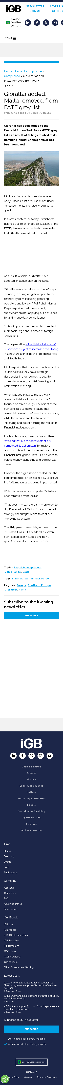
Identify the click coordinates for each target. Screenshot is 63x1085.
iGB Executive (11, 940)
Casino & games (31, 767)
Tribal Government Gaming (19, 967)
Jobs (6, 867)
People (31, 805)
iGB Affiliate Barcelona (16, 935)
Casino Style (10, 962)
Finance (31, 779)
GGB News (10, 951)
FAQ (6, 898)
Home (8, 71)
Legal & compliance (28, 71)
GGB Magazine (12, 956)
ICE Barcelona (11, 946)
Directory (9, 856)
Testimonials (10, 909)
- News (18, 991)
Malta (22, 589)
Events (7, 861)
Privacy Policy (13, 1077)
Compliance (12, 76)
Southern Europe (39, 585)
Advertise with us (13, 904)
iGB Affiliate (10, 929)
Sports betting (31, 818)
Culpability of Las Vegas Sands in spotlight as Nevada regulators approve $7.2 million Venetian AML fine (30, 985)
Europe (21, 585)
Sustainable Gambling (31, 811)
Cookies (28, 1077)
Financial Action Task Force (30, 578)
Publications (10, 872)
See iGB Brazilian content (14, 22)
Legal (27, 572)
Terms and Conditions (46, 1077)
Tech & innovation (31, 830)
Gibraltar (11, 589)
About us (9, 887)
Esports (31, 773)
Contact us (10, 893)
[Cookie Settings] (5, 1079)
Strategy (31, 824)
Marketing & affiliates (31, 798)
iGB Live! (8, 924)
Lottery (31, 792)
